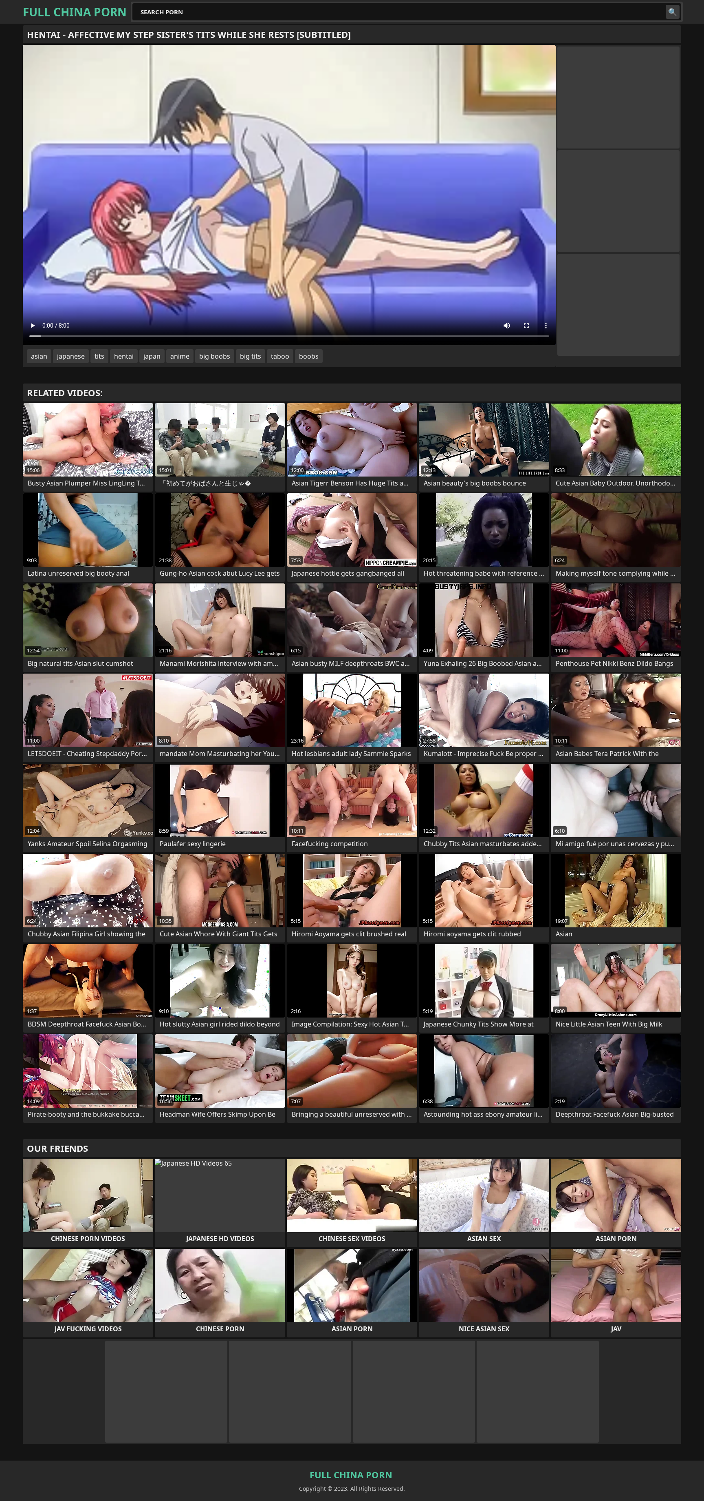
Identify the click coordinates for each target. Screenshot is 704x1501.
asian (39, 356)
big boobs (214, 356)
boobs (309, 356)
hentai (124, 356)
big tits (250, 356)
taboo (280, 356)
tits (99, 356)
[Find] (673, 12)
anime (179, 356)
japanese (71, 356)
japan (152, 356)
